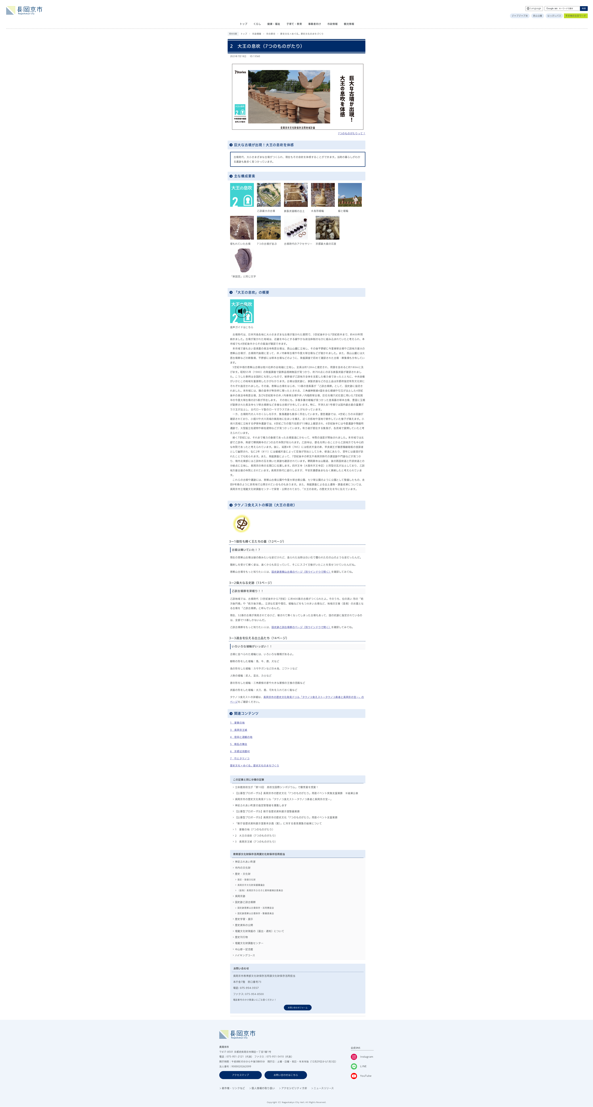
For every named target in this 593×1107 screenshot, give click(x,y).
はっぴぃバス (554, 16)
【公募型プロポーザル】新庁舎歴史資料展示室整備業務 (267, 811)
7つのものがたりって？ (352, 133)
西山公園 (537, 16)
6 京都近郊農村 (240, 751)
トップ (244, 34)
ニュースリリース (324, 1088)
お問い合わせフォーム (298, 1008)
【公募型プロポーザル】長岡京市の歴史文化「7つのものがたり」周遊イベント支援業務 (286, 817)
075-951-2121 (235, 1056)
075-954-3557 (249, 988)
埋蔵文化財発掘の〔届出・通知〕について (259, 931)
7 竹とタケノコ (240, 758)
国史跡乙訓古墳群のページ (301, 627)
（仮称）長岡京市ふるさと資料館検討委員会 (260, 890)
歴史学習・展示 (244, 919)
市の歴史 (270, 34)
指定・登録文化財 (247, 880)
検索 (584, 8)
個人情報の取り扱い (263, 1088)
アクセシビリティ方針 (294, 1088)
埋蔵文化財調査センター (249, 943)
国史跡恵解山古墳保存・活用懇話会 (256, 908)
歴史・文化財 (243, 874)
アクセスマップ (240, 1075)
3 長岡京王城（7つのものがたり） (256, 841)
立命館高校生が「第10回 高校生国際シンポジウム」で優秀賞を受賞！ (277, 787)
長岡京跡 (240, 896)
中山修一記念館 (244, 949)
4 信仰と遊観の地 (241, 737)
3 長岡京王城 (238, 730)
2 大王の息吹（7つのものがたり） (256, 835)
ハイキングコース (245, 955)
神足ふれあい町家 (245, 861)
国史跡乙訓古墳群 (245, 902)
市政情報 (256, 34)
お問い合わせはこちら (286, 1075)
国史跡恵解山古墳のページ (301, 572)
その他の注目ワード (576, 16)
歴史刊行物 (241, 937)
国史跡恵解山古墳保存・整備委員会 (256, 913)
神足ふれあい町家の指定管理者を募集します (261, 805)
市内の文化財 (243, 867)
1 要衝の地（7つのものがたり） (255, 829)
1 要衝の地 (237, 722)
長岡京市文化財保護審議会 (251, 885)
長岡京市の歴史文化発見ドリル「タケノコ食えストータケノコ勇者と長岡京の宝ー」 (284, 799)
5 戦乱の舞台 (238, 744)
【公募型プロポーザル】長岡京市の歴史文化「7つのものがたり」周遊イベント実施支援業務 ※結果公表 (296, 793)
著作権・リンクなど (233, 1088)
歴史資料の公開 (244, 925)
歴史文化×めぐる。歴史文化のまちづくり (302, 34)
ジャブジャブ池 (520, 16)
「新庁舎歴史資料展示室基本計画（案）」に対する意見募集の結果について (278, 823)
